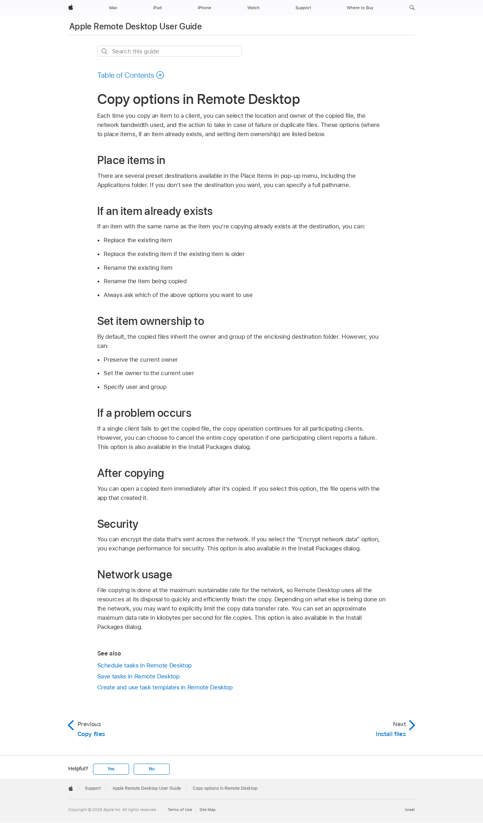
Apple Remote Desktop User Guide (135, 26)
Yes (111, 768)
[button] (412, 8)
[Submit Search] (105, 51)
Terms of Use (180, 809)
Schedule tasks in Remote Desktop (144, 665)
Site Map (207, 809)
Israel (410, 809)
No (152, 768)
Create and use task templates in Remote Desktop (165, 687)
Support (93, 788)
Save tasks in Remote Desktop (138, 676)
